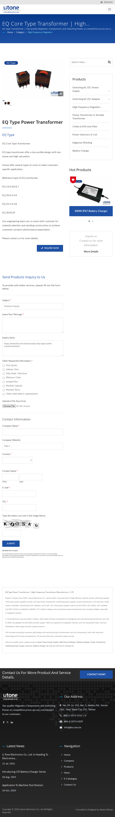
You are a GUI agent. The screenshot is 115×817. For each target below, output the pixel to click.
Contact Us (69, 646)
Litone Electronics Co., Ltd (31, 809)
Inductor (28, 646)
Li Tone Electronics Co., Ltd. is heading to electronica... (25, 756)
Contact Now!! (96, 674)
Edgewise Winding (82, 143)
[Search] (109, 62)
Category (20, 32)
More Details (91, 251)
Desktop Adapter (83, 642)
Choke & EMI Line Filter (84, 126)
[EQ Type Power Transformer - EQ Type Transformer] (60, 93)
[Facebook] (3, 722)
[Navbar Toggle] (109, 9)
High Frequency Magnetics (40, 32)
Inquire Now (51, 248)
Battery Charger (80, 151)
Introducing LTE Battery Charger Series (24, 771)
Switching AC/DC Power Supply (85, 89)
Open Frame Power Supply (47, 642)
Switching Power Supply (15, 646)
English (108, 2)
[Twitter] (7, 722)
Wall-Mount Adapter (67, 642)
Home (10, 32)
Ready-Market (106, 810)
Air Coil (49, 646)
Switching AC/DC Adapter (86, 99)
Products (69, 767)
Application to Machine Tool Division (22, 785)
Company (69, 761)
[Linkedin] (12, 722)
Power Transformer (98, 642)
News (67, 773)
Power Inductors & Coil (84, 134)
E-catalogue (70, 779)
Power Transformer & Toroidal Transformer (88, 117)
